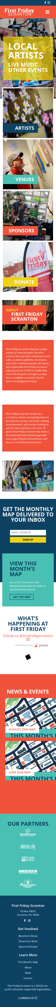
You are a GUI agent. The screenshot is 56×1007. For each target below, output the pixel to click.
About (28, 967)
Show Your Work (28, 941)
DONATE (24, 282)
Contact (28, 978)
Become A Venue (28, 935)
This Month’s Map (28, 962)
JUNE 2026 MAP (20, 772)
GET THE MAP (21, 597)
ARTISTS (24, 128)
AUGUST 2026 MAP (22, 729)
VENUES (25, 179)
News (28, 972)
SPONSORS (21, 230)
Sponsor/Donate (28, 946)
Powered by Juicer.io (24, 645)
